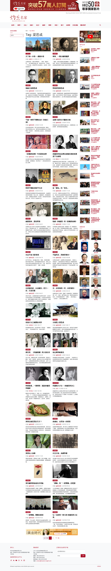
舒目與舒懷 (55, 383)
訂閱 (83, 556)
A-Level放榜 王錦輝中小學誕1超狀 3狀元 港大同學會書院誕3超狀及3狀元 (95, 140)
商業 (50, 25)
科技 (56, 25)
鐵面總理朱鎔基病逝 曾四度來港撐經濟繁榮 (95, 184)
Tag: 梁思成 (31, 30)
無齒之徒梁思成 (31, 88)
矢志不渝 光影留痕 (32, 255)
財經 (31, 25)
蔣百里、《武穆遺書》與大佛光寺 (38, 352)
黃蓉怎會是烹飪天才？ (34, 421)
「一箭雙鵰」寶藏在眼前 (34, 515)
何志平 (92, 78)
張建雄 (92, 176)
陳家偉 (92, 69)
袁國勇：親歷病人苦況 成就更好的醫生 (95, 95)
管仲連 (31, 391)
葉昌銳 (92, 60)
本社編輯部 (94, 88)
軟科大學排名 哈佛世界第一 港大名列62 (95, 121)
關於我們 (83, 25)
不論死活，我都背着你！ (62, 255)
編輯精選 (58, 59)
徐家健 (31, 325)
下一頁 (57, 538)
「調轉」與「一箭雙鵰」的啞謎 (64, 483)
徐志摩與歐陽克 (58, 352)
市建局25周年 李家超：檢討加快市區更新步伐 (95, 166)
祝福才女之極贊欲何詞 (34, 322)
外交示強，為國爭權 (60, 453)
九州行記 (28, 53)
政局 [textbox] (12, 35)
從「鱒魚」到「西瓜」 (61, 188)
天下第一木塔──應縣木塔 (35, 56)
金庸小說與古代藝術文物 (62, 120)
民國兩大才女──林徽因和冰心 (63, 386)
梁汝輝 (92, 222)
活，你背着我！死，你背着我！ (64, 288)
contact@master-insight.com (43, 561)
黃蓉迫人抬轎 (30, 453)
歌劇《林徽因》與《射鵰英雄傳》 (65, 221)
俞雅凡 (31, 59)
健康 (43, 25)
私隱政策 (99, 566)
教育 (19, 25)
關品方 (58, 159)
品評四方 (55, 151)
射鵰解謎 (55, 53)
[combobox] (17, 35)
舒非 (57, 388)
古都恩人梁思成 (58, 322)
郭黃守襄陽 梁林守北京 (34, 188)
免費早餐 (28, 319)
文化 (25, 25)
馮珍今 (92, 51)
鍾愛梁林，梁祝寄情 (33, 221)
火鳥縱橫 (28, 383)
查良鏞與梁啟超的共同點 (34, 483)
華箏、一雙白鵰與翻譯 (61, 56)
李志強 (92, 192)
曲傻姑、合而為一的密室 (62, 421)
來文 (92, 160)
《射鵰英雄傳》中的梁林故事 (36, 154)
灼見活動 (75, 25)
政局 (12, 25)
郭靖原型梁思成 (58, 88)
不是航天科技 (94, 191)
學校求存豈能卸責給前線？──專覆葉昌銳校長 (95, 157)
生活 (37, 25)
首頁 (27, 30)
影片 (62, 25)
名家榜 (68, 25)
